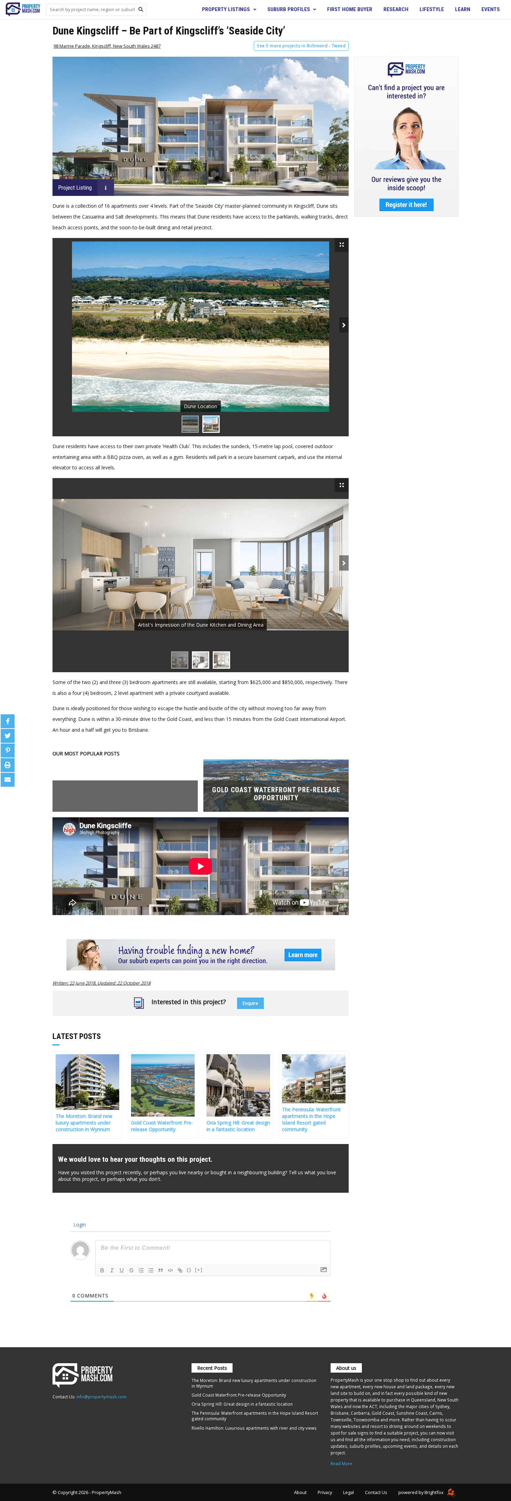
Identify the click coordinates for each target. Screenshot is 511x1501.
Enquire (250, 1003)
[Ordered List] (141, 1270)
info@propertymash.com (101, 1396)
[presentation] (344, 325)
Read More (341, 1463)
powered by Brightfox (421, 1492)
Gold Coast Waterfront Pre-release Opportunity (239, 1395)
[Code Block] (170, 1270)
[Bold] (102, 1270)
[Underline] (122, 1270)
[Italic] (112, 1270)
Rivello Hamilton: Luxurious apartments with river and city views (254, 1428)
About (300, 1492)
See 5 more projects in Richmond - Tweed (301, 46)
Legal (348, 1492)
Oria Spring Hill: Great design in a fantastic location (242, 1404)
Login (79, 1224)
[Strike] (131, 1270)
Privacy (325, 1492)
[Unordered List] (151, 1270)
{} (189, 1269)
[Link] (180, 1270)
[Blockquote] (160, 1270)
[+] (199, 1269)
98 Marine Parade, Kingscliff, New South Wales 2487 (107, 46)
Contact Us (376, 1492)
